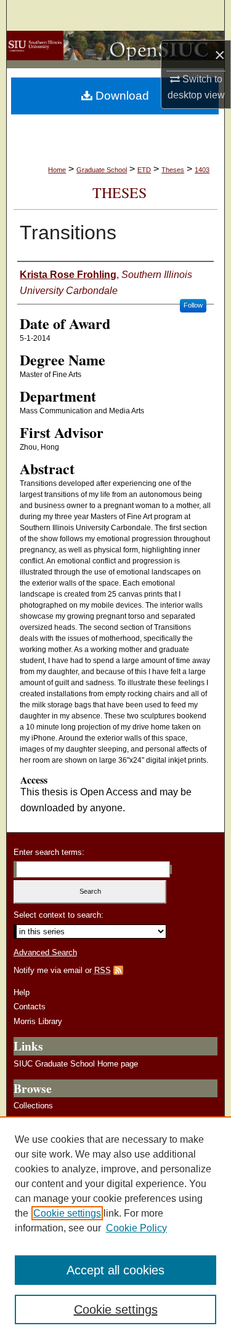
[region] (115, 1227)
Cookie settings (67, 1213)
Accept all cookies (115, 1270)
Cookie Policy (136, 1228)
